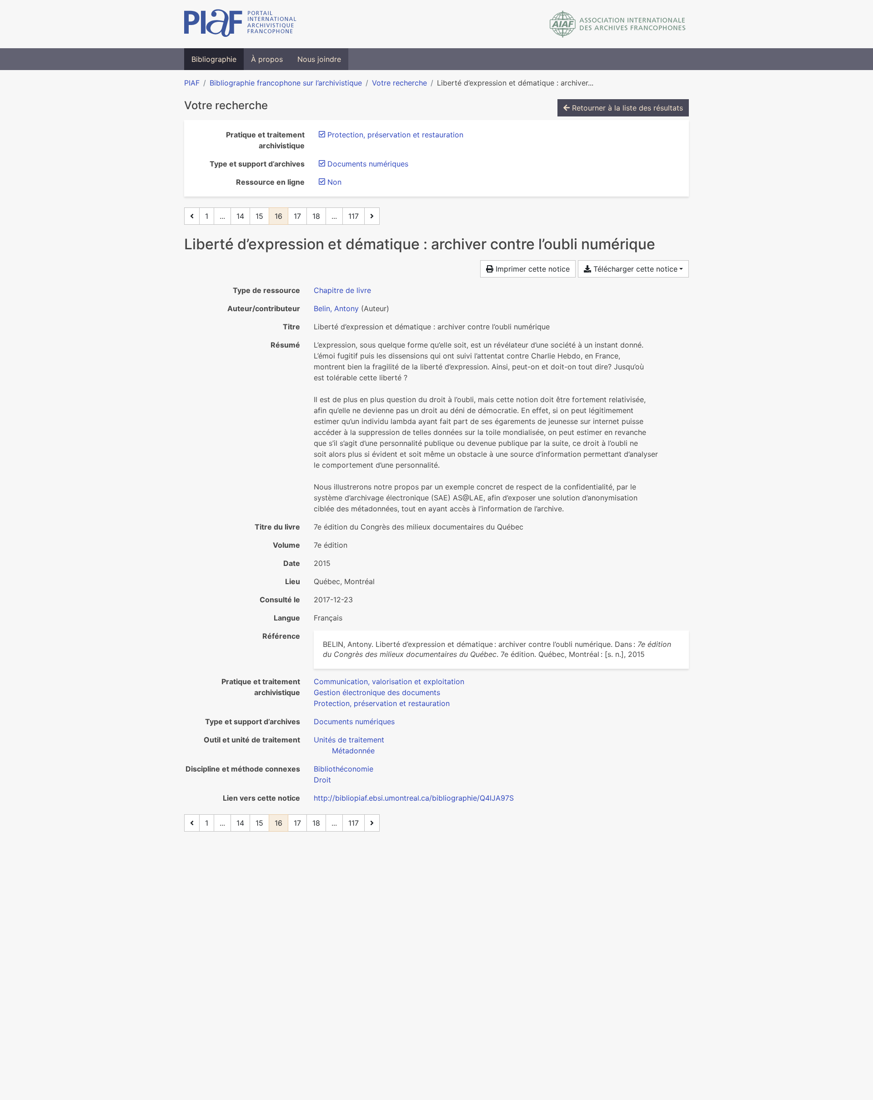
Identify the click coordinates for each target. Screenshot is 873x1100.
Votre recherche (399, 82)
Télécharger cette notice (634, 268)
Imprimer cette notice (531, 268)
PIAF (192, 82)
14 (240, 216)
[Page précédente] (192, 216)
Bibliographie (213, 59)
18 (316, 216)
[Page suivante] (372, 216)
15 (259, 216)
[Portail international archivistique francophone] (240, 24)
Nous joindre (319, 59)
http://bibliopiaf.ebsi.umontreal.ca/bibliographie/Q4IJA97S (414, 797)
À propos (267, 59)
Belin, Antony (336, 308)
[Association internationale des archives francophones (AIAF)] (618, 24)
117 (353, 216)
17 (297, 216)
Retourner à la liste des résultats (626, 107)
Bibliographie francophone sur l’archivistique (286, 82)
